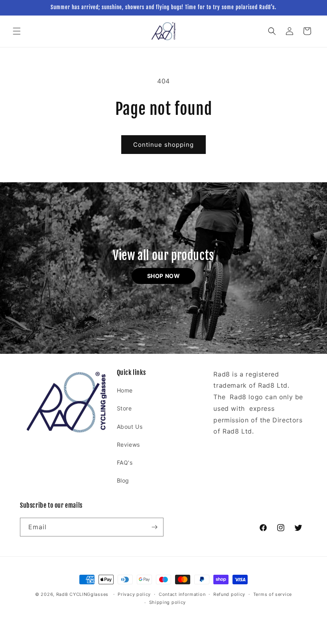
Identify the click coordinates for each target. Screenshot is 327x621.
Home (125, 390)
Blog (123, 480)
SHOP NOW (163, 275)
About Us (130, 426)
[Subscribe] (154, 527)
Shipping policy (167, 602)
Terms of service (272, 594)
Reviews (128, 444)
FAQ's (125, 462)
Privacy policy (134, 594)
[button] (17, 31)
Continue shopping (163, 144)
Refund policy (229, 594)
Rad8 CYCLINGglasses (82, 594)
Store (124, 408)
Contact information (182, 594)
